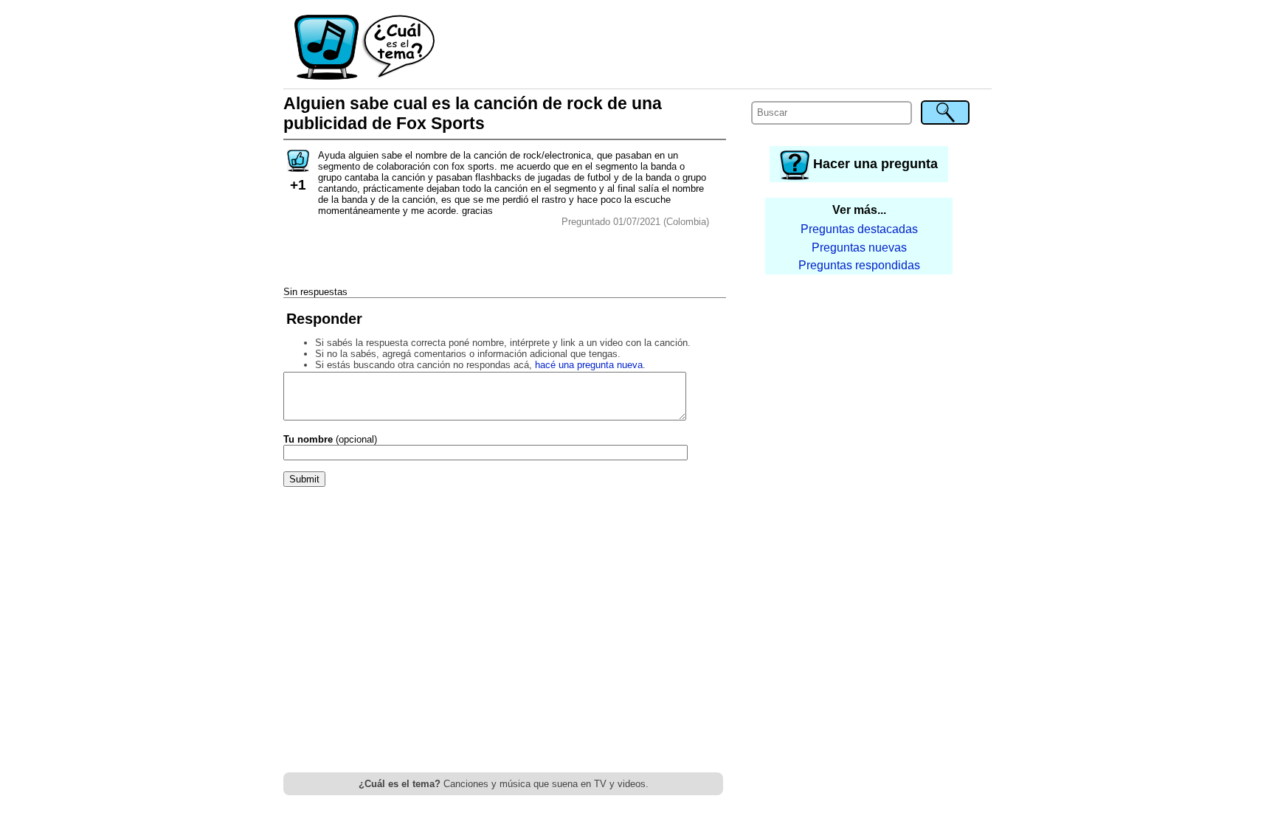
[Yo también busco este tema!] (298, 167)
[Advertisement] (714, 48)
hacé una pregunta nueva (589, 364)
